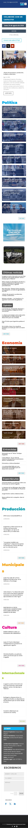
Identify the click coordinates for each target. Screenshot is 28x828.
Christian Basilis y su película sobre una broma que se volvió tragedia (14, 483)
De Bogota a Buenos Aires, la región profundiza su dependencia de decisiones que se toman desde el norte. (13, 700)
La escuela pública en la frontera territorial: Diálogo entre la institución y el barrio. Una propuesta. (14, 193)
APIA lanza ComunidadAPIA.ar (12, 516)
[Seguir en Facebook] (4, 46)
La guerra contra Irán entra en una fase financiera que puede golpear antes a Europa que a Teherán (13, 278)
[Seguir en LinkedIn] (15, 804)
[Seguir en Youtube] (12, 46)
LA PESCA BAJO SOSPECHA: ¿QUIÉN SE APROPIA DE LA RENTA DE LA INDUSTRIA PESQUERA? (13, 369)
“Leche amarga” (13, 434)
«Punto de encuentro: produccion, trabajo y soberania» (13, 73)
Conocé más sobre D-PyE (12, 40)
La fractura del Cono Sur (13, 390)
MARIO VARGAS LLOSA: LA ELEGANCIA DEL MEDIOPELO (11, 632)
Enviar (21, 793)
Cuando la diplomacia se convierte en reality (10, 711)
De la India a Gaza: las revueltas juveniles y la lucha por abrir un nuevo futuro (13, 328)
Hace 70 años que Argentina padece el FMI (13, 322)
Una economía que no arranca (13, 358)
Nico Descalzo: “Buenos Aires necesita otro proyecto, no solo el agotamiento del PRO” (14, 124)
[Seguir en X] (8, 46)
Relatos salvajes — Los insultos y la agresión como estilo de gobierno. (14, 147)
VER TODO (6, 334)
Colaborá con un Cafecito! (13, 18)
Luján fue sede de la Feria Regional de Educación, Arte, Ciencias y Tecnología (12, 579)
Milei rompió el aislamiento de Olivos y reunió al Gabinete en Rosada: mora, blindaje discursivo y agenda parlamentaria (14, 111)
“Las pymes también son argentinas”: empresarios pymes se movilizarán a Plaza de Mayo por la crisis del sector (13, 544)
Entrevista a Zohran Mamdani (11, 463)
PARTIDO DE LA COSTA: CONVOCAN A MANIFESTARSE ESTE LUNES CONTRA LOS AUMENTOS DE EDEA (12, 610)
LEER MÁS (8, 93)
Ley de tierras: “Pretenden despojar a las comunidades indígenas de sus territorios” (13, 310)
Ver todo (21, 218)
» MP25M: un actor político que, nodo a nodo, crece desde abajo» (14, 181)
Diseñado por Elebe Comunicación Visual (16, 824)
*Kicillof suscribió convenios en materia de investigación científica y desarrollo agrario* (14, 169)
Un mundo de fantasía (13, 349)
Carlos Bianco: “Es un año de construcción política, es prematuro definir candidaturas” (12, 459)
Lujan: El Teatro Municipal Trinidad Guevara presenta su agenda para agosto (12, 643)
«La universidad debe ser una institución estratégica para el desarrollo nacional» (11, 468)
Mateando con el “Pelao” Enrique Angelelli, (12, 454)
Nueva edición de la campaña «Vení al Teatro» (13, 498)
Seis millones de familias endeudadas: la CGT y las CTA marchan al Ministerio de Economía (14, 206)
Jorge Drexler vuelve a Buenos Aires (12, 493)
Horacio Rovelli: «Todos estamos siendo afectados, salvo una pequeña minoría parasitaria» (13, 413)
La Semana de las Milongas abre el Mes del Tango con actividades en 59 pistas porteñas (13, 489)
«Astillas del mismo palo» (13, 424)
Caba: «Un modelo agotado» (14, 158)
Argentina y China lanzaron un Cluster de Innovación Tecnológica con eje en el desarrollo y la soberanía (12, 529)
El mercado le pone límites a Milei (13, 380)
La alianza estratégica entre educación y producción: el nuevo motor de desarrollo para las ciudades (13, 316)
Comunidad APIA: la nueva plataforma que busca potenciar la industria (13, 400)
